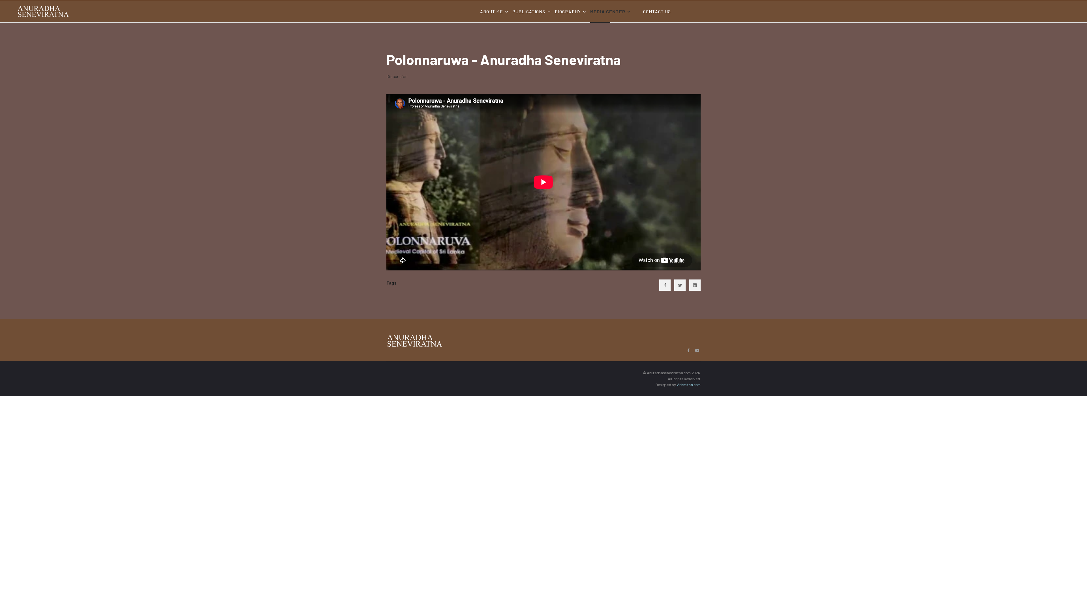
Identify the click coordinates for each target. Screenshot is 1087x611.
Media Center (607, 11)
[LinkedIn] (695, 285)
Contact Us (657, 11)
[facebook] (688, 350)
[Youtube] (697, 350)
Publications (528, 11)
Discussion (397, 76)
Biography (568, 11)
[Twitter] (680, 285)
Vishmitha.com (689, 384)
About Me (491, 11)
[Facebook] (665, 285)
